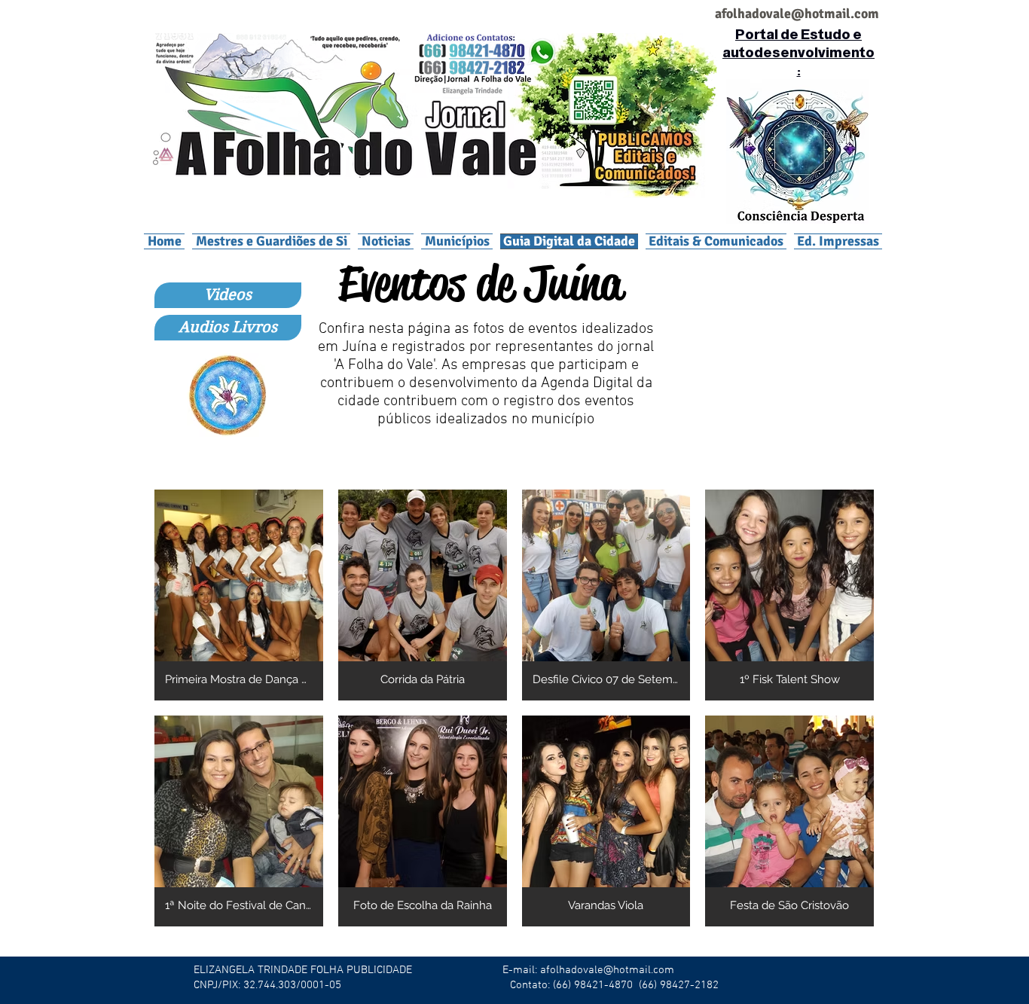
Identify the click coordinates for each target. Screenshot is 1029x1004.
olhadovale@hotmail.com (802, 13)
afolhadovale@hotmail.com (607, 970)
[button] (456, 241)
